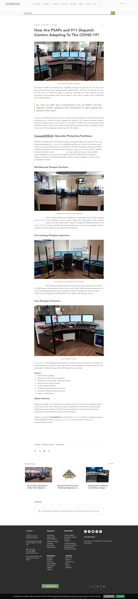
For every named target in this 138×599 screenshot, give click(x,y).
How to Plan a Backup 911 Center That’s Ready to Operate (37, 487)
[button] (37, 4)
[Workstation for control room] (69, 474)
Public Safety (60, 444)
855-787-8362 (30, 549)
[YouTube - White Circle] (93, 531)
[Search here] (113, 12)
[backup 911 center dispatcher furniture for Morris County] (38, 474)
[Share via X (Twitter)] (40, 451)
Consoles (37, 444)
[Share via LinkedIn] (44, 451)
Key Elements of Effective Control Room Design (98, 487)
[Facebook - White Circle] (89, 531)
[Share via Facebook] (35, 451)
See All (111, 463)
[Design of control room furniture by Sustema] (99, 474)
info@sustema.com (32, 553)
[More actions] (102, 25)
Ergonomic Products (48, 444)
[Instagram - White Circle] (96, 531)
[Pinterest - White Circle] (100, 531)
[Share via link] (49, 451)
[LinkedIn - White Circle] (85, 531)
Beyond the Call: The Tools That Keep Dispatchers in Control (68, 487)
